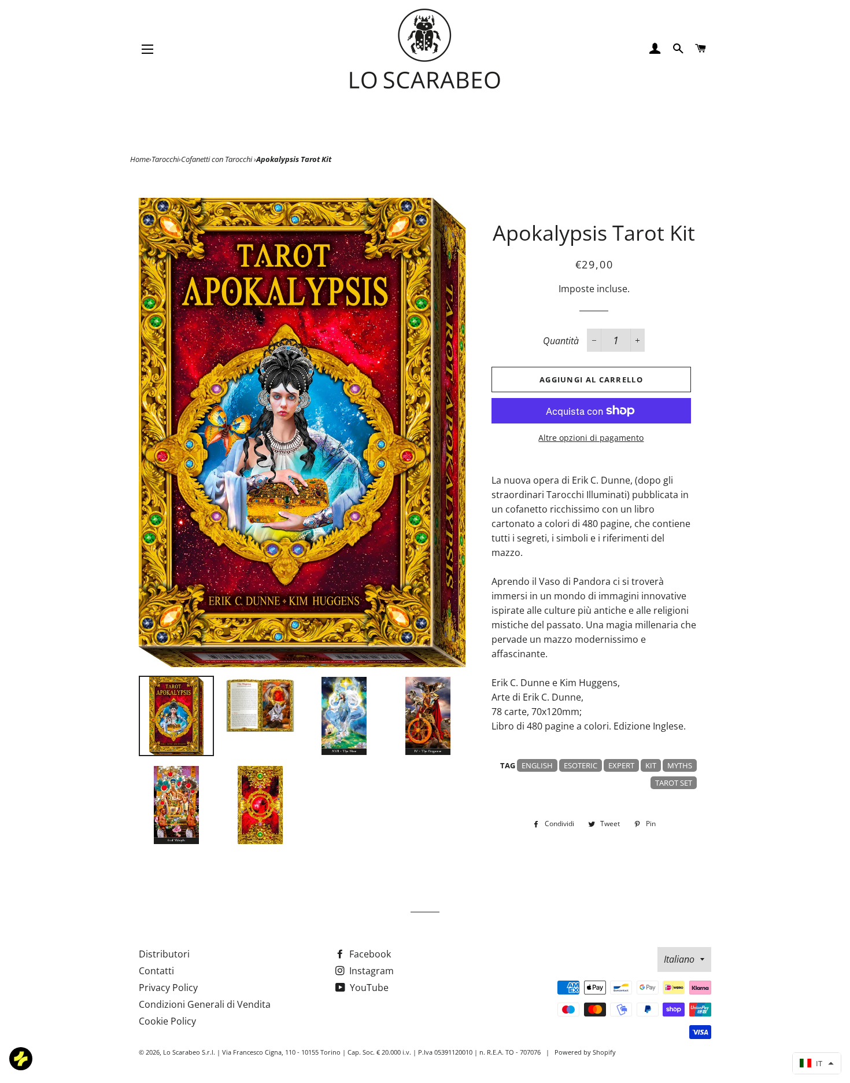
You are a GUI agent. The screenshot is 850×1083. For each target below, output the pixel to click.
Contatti (156, 970)
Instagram (370, 970)
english (537, 765)
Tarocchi (165, 159)
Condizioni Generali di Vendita (205, 1004)
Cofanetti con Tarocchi (217, 159)
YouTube (368, 987)
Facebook (369, 954)
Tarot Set (673, 783)
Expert (621, 765)
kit (650, 765)
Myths (679, 765)
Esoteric (580, 765)
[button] (817, 1063)
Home (139, 159)
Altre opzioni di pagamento (591, 437)
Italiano (679, 959)
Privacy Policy (168, 987)
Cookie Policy (167, 1021)
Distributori (164, 954)
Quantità (561, 340)
